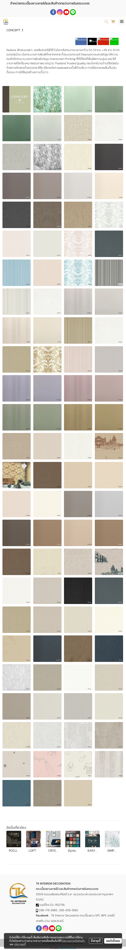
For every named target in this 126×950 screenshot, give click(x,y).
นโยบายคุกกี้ (20, 944)
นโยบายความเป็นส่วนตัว (73, 940)
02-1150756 (57, 904)
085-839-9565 (68, 910)
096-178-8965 (48, 910)
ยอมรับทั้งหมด (113, 940)
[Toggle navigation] (121, 21)
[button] (105, 22)
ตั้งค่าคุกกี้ (95, 940)
